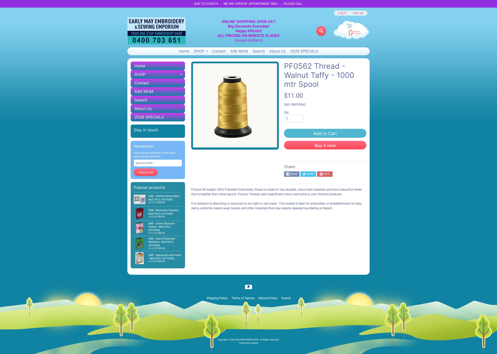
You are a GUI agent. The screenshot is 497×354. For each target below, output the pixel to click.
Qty (286, 112)
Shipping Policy (217, 298)
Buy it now (325, 145)
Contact (219, 51)
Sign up (358, 13)
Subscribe (145, 172)
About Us (277, 51)
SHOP (201, 52)
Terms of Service (243, 298)
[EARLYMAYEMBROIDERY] (156, 30)
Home (184, 51)
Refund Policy (267, 298)
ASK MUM (239, 51)
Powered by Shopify (248, 343)
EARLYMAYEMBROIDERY (247, 339)
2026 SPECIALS (304, 51)
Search (259, 51)
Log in (342, 13)
